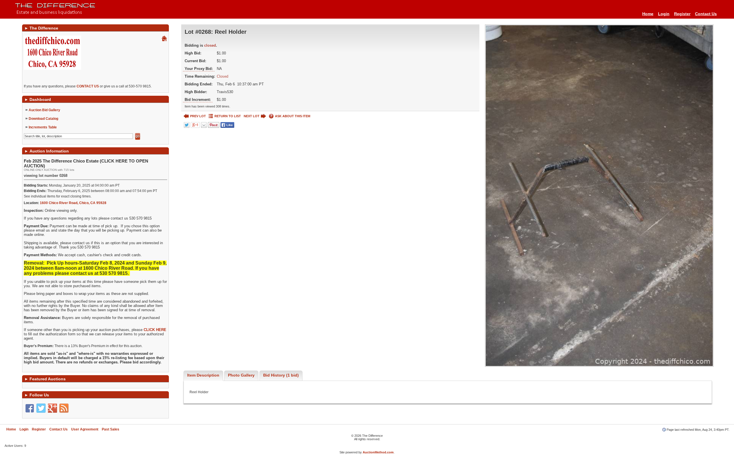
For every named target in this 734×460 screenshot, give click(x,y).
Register (682, 13)
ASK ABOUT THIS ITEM (292, 116)
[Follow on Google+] (52, 408)
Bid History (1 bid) (281, 375)
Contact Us (706, 13)
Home (647, 13)
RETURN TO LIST (227, 116)
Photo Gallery (241, 375)
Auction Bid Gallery (44, 110)
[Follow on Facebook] (29, 408)
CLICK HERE (155, 330)
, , (73, 203)
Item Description (203, 375)
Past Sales (110, 429)
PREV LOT (198, 116)
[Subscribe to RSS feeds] (64, 408)
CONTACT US (88, 86)
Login (663, 13)
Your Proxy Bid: (199, 68)
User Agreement (84, 429)
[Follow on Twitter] (41, 408)
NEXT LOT (251, 116)
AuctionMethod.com (378, 452)
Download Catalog (43, 119)
